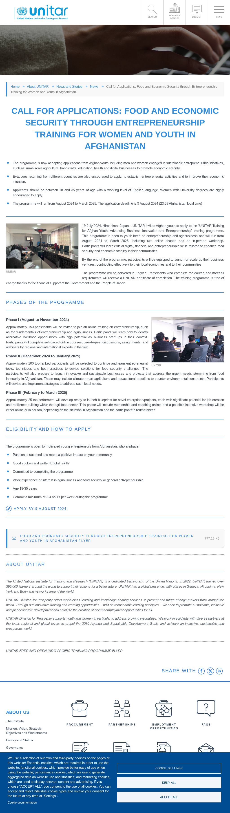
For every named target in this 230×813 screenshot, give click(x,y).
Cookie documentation (22, 802)
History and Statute (19, 740)
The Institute (15, 721)
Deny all (169, 782)
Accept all (169, 797)
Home (15, 86)
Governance (15, 747)
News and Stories (69, 86)
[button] (42, 246)
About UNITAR (38, 86)
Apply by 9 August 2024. (41, 509)
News (94, 86)
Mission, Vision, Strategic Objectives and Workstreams (26, 731)
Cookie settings (169, 768)
